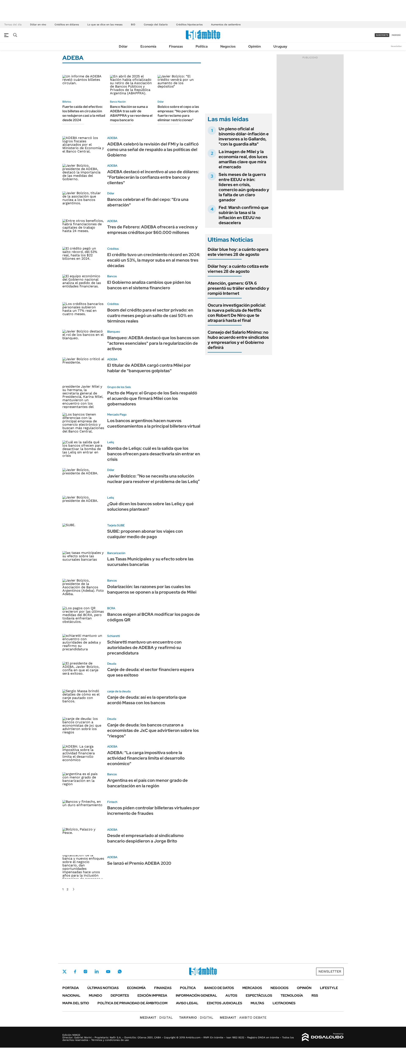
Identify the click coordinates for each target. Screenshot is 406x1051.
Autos (231, 995)
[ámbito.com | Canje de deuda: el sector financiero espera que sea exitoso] (83, 673)
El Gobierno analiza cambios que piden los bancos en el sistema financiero (149, 285)
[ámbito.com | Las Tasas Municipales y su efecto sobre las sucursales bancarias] (83, 563)
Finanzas (176, 46)
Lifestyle (329, 988)
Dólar (123, 46)
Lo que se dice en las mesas (104, 24)
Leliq (110, 442)
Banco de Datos (219, 988)
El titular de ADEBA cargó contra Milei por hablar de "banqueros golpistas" (149, 367)
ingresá (396, 35)
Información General (196, 995)
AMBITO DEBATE (243, 1017)
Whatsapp (120, 971)
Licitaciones (284, 1003)
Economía (148, 46)
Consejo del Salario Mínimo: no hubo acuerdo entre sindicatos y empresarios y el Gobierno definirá (238, 339)
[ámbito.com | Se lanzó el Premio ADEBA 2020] (83, 867)
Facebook (75, 971)
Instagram (85, 971)
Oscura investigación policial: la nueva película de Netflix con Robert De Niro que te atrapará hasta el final (237, 312)
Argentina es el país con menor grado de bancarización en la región (147, 783)
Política (202, 46)
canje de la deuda (118, 691)
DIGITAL (156, 1017)
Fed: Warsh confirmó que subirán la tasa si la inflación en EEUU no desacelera (244, 215)
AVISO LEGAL (187, 1003)
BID (133, 24)
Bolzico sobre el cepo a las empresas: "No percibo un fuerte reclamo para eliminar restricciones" (178, 113)
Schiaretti (113, 636)
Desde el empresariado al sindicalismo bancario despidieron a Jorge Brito (145, 838)
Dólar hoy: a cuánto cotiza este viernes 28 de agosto (238, 268)
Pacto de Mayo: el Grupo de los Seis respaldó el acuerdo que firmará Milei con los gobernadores (152, 398)
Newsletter (396, 46)
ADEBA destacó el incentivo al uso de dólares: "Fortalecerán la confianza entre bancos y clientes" (153, 177)
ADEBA (112, 138)
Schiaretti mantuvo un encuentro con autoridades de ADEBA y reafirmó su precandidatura (144, 647)
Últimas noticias (103, 988)
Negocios (228, 46)
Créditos (113, 249)
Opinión (254, 46)
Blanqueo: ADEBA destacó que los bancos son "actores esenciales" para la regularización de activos (153, 343)
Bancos (112, 276)
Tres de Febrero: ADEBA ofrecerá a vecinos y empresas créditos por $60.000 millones (152, 229)
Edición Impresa (152, 995)
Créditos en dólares (67, 24)
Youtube (108, 971)
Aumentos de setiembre (226, 24)
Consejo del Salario (156, 24)
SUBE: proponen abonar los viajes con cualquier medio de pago (145, 533)
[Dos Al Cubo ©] (323, 1037)
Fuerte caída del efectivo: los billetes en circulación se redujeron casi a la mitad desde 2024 (83, 113)
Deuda (111, 663)
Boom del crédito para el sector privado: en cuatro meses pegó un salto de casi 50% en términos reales (150, 315)
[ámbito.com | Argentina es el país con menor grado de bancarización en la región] (83, 784)
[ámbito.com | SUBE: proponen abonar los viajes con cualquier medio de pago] (83, 535)
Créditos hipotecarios (189, 24)
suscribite (382, 35)
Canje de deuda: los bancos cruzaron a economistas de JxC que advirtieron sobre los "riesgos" (153, 730)
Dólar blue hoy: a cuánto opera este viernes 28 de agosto (238, 252)
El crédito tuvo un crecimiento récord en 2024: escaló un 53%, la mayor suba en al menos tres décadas (153, 260)
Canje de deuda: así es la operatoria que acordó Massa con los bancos (146, 699)
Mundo (95, 995)
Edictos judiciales (224, 1003)
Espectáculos (259, 995)
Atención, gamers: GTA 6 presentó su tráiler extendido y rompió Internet (238, 288)
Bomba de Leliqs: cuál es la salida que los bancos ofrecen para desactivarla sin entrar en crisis (153, 454)
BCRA (111, 608)
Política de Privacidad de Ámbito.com (132, 1003)
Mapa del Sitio (75, 1003)
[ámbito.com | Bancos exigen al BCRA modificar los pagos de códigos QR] (83, 618)
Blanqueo (113, 331)
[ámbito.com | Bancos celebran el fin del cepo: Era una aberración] (83, 203)
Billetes (66, 101)
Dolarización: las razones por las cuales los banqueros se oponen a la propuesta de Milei (151, 589)
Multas (257, 1003)
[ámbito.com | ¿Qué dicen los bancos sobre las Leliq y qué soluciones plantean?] (83, 507)
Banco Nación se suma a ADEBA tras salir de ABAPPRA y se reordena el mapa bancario (131, 113)
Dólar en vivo (38, 24)
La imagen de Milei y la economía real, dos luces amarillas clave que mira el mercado (243, 159)
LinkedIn (97, 971)
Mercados (252, 988)
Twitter (64, 971)
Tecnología (292, 995)
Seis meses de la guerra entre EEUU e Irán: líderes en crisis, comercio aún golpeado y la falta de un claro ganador (244, 187)
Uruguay (280, 46)
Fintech (112, 802)
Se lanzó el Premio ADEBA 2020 (139, 863)
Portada (70, 988)
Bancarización (116, 553)
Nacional (71, 995)
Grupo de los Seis (119, 387)
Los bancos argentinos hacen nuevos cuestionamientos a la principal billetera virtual (153, 423)
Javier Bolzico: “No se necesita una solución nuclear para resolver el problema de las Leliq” (153, 478)
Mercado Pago (116, 414)
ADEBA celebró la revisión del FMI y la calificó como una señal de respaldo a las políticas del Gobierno (153, 149)
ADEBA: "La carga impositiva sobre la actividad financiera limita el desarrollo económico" (146, 758)
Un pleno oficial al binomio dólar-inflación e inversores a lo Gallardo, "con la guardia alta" (244, 136)
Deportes (120, 995)
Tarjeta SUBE (116, 525)
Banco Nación (118, 101)
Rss (314, 995)
